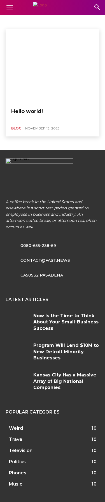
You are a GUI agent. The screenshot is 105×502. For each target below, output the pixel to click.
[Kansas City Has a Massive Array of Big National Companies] (17, 381)
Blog (16, 128)
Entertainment (39, 21)
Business (14, 21)
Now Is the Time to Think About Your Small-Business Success (66, 322)
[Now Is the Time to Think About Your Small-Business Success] (17, 322)
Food (80, 21)
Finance (63, 21)
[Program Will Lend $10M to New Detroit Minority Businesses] (17, 352)
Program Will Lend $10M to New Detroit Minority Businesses (66, 352)
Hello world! (27, 111)
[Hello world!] (52, 66)
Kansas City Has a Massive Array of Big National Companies (64, 381)
